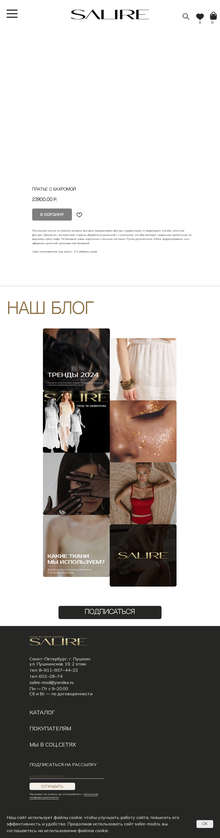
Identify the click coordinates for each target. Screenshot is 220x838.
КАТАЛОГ (42, 712)
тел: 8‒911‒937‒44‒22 (54, 670)
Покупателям (50, 728)
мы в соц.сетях (53, 744)
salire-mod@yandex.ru (52, 682)
